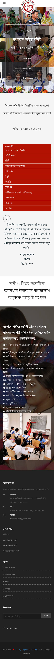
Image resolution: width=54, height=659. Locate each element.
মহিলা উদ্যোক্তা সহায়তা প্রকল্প (18, 411)
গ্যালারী (8, 181)
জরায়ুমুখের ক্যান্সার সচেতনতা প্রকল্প (20, 383)
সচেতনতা (8, 202)
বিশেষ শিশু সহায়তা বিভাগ (15, 387)
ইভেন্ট (7, 176)
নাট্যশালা (8, 208)
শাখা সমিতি (9, 171)
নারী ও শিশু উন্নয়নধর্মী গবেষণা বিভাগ (20, 395)
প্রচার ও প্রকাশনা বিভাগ (15, 407)
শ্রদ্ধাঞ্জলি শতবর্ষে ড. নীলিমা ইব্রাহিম (15, 148)
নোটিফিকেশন (10, 155)
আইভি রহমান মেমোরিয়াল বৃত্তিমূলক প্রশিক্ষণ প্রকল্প (27, 352)
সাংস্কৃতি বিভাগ (12, 403)
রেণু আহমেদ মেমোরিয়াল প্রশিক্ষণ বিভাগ (21, 364)
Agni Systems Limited (28, 649)
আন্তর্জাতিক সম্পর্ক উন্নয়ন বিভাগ (19, 391)
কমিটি (7, 160)
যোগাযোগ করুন (27, 68)
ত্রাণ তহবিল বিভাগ (13, 399)
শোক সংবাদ (9, 197)
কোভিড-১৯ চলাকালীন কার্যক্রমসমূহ (19, 192)
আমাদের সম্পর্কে (27, 58)
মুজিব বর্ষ (8, 187)
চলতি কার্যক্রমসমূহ (27, 78)
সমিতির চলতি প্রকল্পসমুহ (15, 165)
